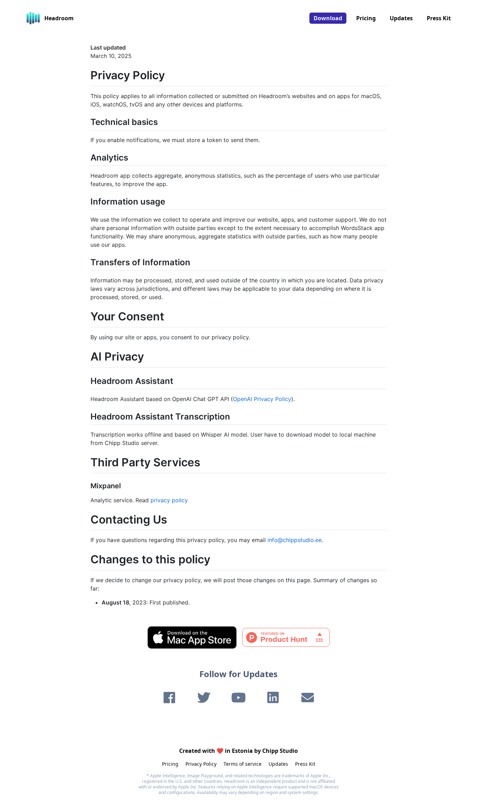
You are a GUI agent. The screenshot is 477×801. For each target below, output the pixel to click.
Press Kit (439, 18)
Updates (401, 18)
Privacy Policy (201, 764)
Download (328, 18)
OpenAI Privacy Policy (262, 398)
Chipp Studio (280, 751)
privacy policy (169, 500)
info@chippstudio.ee (294, 539)
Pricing (366, 18)
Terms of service (242, 764)
